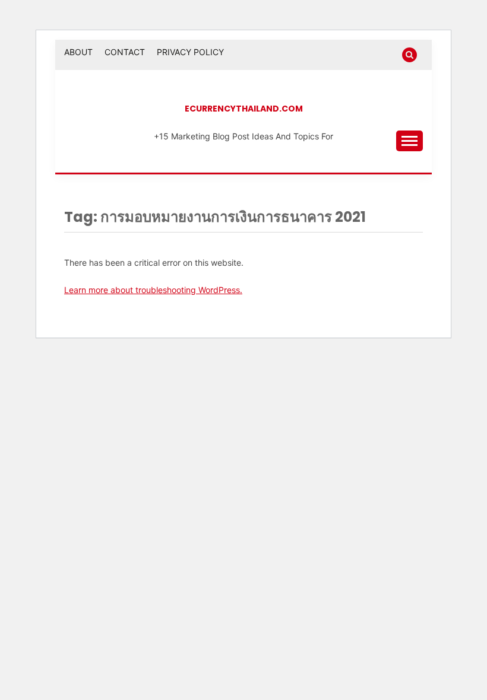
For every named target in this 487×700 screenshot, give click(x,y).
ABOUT (78, 52)
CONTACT (125, 52)
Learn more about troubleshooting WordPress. (153, 290)
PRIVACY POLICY (190, 52)
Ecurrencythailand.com (244, 108)
